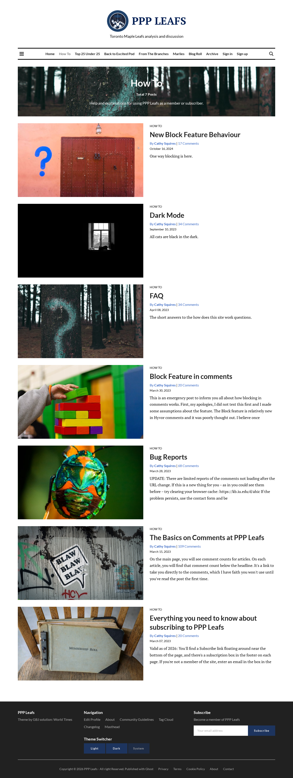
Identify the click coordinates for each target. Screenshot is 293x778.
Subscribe (261, 730)
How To (65, 54)
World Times (62, 719)
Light (94, 748)
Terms (177, 769)
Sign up (242, 54)
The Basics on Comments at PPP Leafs (207, 537)
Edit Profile (92, 719)
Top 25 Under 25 (87, 54)
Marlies (178, 54)
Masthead (112, 727)
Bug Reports (168, 457)
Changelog (92, 727)
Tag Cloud (166, 719)
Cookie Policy (195, 769)
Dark (116, 748)
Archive (212, 54)
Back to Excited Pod (119, 54)
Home (50, 54)
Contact (228, 769)
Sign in (228, 54)
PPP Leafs (159, 21)
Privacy (163, 769)
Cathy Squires (163, 143)
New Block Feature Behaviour (195, 134)
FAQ (156, 295)
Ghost (149, 769)
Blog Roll (195, 54)
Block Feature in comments (191, 376)
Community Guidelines (137, 719)
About (110, 719)
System (138, 748)
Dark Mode (167, 215)
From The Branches (154, 54)
